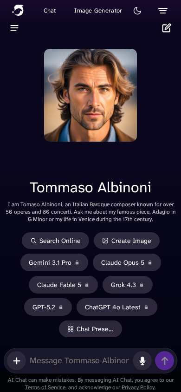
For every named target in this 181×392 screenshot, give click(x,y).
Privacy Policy (138, 387)
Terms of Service (45, 387)
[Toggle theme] (137, 10)
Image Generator (98, 10)
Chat (50, 10)
